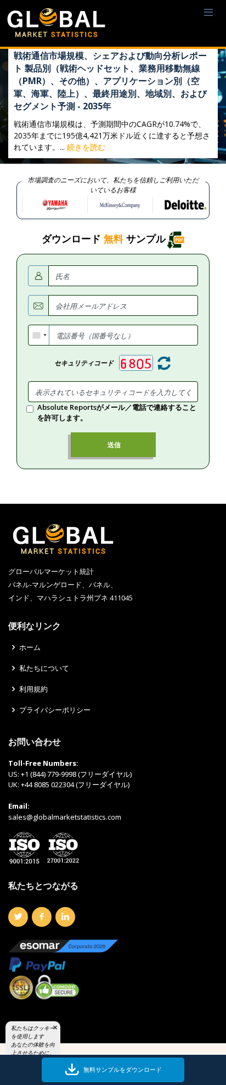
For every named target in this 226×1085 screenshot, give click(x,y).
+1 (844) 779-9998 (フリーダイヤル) (76, 774)
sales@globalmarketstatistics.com (64, 817)
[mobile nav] (208, 12)
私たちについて (44, 668)
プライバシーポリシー (55, 710)
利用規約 (33, 689)
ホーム (30, 647)
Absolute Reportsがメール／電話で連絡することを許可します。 (116, 412)
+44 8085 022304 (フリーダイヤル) (75, 784)
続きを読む (86, 147)
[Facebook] (42, 917)
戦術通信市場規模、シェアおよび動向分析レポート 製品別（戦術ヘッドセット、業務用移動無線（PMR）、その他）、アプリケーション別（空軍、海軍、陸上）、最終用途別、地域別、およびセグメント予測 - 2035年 (110, 80)
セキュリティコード (84, 363)
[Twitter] (18, 917)
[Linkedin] (65, 917)
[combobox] (39, 335)
